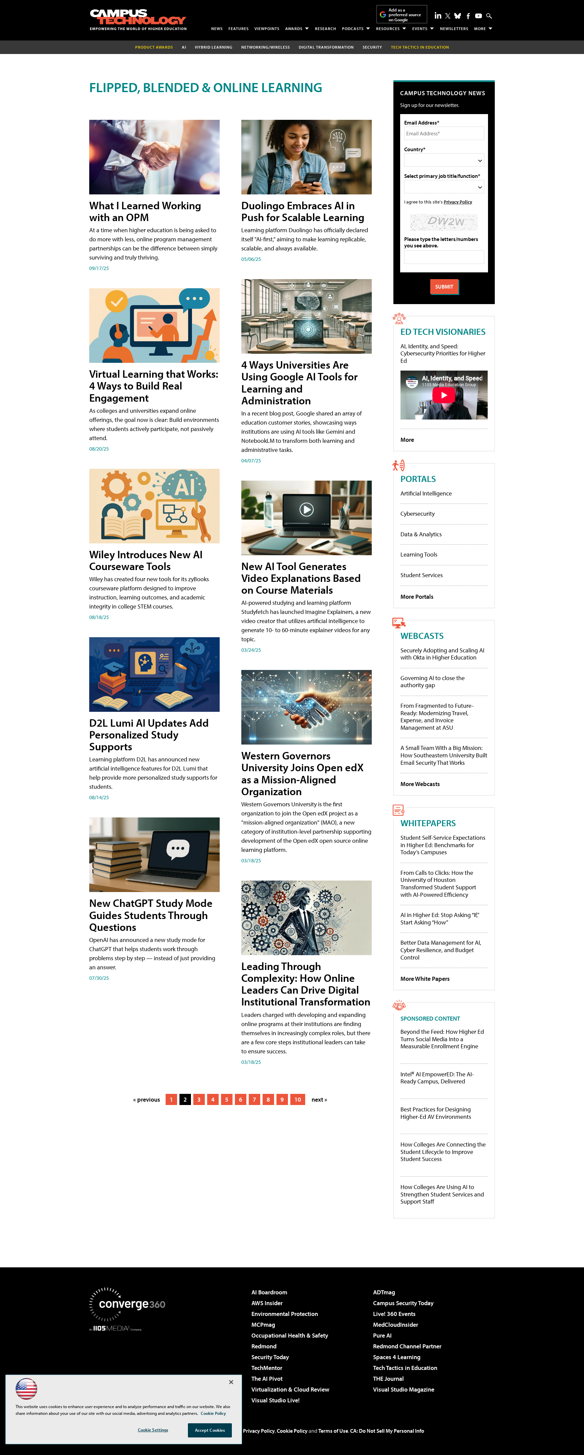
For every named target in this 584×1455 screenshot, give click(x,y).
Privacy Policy (458, 201)
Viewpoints (266, 28)
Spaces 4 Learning (396, 1357)
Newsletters (454, 28)
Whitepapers (428, 823)
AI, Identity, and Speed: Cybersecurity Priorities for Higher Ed (442, 353)
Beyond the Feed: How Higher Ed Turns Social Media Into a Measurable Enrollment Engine (442, 1039)
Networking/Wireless (265, 47)
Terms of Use (333, 1430)
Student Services (421, 575)
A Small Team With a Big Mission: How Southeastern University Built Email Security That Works (443, 755)
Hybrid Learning (214, 47)
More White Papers (425, 978)
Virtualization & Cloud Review (290, 1389)
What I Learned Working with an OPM (145, 211)
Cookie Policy (292, 1430)
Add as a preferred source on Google (405, 14)
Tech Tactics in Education (405, 1368)
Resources (388, 28)
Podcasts (353, 28)
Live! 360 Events (394, 1314)
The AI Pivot (267, 1378)
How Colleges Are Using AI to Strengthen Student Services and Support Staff (442, 1194)
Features (238, 28)
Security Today (270, 1357)
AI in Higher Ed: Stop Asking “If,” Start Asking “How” (439, 918)
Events (420, 28)
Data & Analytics (421, 534)
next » (319, 1099)
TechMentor (266, 1368)
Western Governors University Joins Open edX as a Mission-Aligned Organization (302, 773)
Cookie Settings (153, 1429)
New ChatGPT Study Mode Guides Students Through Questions (151, 914)
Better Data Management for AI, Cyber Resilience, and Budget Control (440, 950)
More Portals (417, 596)
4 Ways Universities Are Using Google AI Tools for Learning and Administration (299, 382)
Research (325, 28)
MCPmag (263, 1324)
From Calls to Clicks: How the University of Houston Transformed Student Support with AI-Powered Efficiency (438, 883)
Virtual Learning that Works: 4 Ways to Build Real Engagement (153, 385)
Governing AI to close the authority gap (432, 681)
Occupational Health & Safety (289, 1335)
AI (184, 47)
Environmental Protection (284, 1314)
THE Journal (388, 1378)
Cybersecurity (417, 513)
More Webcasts (420, 784)
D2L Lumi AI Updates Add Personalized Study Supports (149, 734)
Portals (418, 478)
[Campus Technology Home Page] (138, 19)
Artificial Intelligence (426, 493)
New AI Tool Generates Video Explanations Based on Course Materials (301, 577)
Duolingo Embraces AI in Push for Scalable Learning (302, 211)
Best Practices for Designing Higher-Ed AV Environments (435, 1113)
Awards (293, 28)
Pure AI (382, 1335)
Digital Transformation (326, 47)
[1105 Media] (129, 1365)
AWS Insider (267, 1303)
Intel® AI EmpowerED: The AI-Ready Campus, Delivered (437, 1078)
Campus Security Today (403, 1303)
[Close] (231, 1382)
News (217, 28)
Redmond (263, 1346)
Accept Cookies (210, 1430)
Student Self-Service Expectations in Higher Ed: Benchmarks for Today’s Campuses (442, 845)
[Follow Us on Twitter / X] (448, 16)
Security (372, 47)
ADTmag (384, 1292)
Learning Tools (418, 554)
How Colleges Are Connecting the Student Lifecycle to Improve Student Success (443, 1152)
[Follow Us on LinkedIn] (438, 15)
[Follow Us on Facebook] (468, 16)
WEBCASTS (422, 635)
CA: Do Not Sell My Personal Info (387, 1430)
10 (297, 1099)
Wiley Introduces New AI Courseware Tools (145, 560)
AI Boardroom (269, 1292)
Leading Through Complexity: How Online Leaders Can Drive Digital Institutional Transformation (305, 983)
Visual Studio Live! (275, 1400)
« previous (146, 1099)
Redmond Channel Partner (407, 1346)
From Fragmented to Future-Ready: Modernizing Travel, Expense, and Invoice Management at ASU (437, 716)
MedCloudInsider (395, 1324)
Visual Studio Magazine (403, 1389)
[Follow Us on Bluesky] (457, 15)
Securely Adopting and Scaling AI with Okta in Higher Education (442, 654)
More (480, 28)
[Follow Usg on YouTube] (478, 15)
